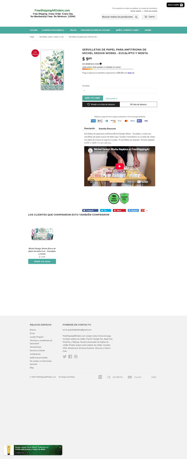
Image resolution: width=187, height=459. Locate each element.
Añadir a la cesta (42, 261)
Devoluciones (35, 346)
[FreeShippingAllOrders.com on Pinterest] (76, 357)
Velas (73, 30)
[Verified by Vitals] (27, 453)
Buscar (33, 329)
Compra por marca (53, 30)
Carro (151, 17)
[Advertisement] (93, 290)
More (148, 30)
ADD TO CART (93, 98)
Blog (32, 367)
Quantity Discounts (107, 128)
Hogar (33, 30)
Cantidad (86, 85)
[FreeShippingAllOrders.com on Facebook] (70, 357)
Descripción (89, 128)
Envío (32, 333)
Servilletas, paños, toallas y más (51, 36)
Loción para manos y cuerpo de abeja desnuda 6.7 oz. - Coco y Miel (31, 449)
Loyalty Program (37, 336)
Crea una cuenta (150, 11)
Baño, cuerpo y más (127, 30)
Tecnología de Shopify (66, 377)
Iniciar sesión (136, 11)
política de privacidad (38, 357)
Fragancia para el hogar (95, 30)
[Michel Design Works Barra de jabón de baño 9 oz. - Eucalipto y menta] (42, 233)
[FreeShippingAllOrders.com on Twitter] (65, 357)
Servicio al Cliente (37, 350)
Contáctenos (35, 354)
